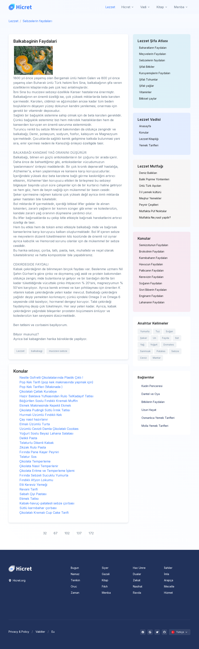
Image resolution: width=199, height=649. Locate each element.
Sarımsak (145, 351)
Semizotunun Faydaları (153, 245)
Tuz (157, 331)
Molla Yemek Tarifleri (154, 425)
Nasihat (137, 586)
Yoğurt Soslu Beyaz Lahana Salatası (46, 433)
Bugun (75, 567)
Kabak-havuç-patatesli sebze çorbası (46, 503)
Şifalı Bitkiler (146, 66)
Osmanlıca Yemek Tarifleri (158, 417)
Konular (144, 132)
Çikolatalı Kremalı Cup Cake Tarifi (44, 513)
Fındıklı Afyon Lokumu (36, 480)
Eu (53, 631)
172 (91, 533)
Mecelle (169, 586)
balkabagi (36, 351)
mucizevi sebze (58, 351)
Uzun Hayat (148, 409)
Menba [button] (179, 7)
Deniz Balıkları (148, 172)
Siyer (105, 567)
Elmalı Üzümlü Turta (34, 424)
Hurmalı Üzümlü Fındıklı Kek (40, 415)
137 (79, 533)
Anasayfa (145, 126)
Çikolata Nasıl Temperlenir (38, 466)
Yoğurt (153, 344)
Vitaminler (145, 92)
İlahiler (168, 567)
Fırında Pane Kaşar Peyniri (39, 452)
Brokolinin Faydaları (151, 251)
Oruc (74, 586)
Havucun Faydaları (151, 264)
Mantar (157, 357)
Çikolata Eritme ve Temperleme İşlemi (46, 471)
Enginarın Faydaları (151, 296)
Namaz (75, 574)
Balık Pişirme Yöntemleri (154, 179)
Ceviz (143, 357)
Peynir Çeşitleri (148, 204)
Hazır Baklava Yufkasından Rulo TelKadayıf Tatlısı (56, 396)
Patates (161, 351)
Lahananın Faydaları (151, 302)
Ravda (137, 592)
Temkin (75, 580)
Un (154, 338)
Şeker (143, 338)
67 (56, 533)
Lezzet (110, 7)
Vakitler (40, 631)
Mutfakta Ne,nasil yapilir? (155, 217)
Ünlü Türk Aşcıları (150, 185)
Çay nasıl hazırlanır (33, 419)
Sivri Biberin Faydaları (153, 289)
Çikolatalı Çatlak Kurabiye (38, 391)
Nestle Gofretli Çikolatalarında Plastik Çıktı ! (51, 377)
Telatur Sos (28, 457)
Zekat (136, 580)
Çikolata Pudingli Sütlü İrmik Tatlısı (44, 410)
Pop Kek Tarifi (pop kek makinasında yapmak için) (56, 382)
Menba (106, 592)
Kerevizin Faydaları (151, 277)
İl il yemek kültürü (150, 192)
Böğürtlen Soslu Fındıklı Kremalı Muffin (48, 401)
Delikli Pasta (28, 438)
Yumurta (144, 331)
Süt (177, 338)
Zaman (75, 592)
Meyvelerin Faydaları (152, 54)
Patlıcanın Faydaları (151, 270)
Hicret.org (18, 580)
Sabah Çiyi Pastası (32, 494)
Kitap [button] (160, 7)
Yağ (142, 344)
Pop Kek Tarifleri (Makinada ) (41, 387)
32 (45, 533)
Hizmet (168, 592)
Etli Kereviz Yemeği (33, 485)
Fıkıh (105, 586)
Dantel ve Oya (150, 394)
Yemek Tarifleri (148, 145)
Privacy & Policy (19, 631)
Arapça (168, 580)
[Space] (20, 568)
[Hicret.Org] (20, 7)
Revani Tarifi (28, 489)
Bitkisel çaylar (148, 98)
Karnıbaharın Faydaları (153, 257)
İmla (166, 574)
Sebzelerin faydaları (37, 21)
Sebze (175, 351)
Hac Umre (139, 567)
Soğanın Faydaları (150, 283)
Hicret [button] (125, 7)
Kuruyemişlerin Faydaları (154, 73)
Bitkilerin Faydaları (153, 401)
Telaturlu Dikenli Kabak (36, 443)
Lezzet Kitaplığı (149, 139)
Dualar (137, 574)
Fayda (165, 338)
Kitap (105, 580)
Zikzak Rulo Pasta (32, 447)
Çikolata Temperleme (35, 461)
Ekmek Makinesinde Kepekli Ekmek (45, 405)
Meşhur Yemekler (150, 198)
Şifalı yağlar (146, 85)
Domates (168, 344)
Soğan (169, 331)
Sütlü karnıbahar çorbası (38, 508)
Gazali (106, 574)
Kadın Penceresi (151, 386)
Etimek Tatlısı (29, 499)
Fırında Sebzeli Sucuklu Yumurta (43, 475)
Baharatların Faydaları (153, 47)
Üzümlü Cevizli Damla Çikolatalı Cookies (49, 429)
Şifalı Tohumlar (148, 79)
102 (67, 533)
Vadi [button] (143, 7)
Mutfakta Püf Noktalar (153, 211)
